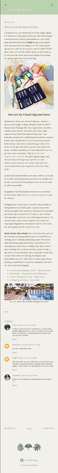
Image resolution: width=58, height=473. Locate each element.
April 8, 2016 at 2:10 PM (29, 375)
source (13, 301)
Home (29, 429)
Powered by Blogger (31, 460)
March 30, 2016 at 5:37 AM (31, 345)
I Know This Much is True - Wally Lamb (27, 277)
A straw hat (9, 175)
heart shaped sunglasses (37, 195)
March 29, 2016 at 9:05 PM (27, 325)
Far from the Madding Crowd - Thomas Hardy (30, 270)
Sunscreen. (9, 121)
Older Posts (48, 428)
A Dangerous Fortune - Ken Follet (24, 280)
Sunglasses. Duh (11, 191)
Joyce (14, 325)
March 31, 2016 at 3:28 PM (28, 358)
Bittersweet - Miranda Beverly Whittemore (28, 273)
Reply (14, 339)
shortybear (16, 345)
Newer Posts (9, 428)
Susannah (16, 375)
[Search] (52, 4)
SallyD (15, 358)
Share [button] (6, 312)
